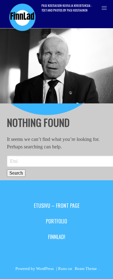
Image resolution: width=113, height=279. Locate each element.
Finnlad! (56, 237)
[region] (56, 65)
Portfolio (56, 221)
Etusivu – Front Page (56, 205)
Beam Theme (86, 268)
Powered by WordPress (34, 268)
